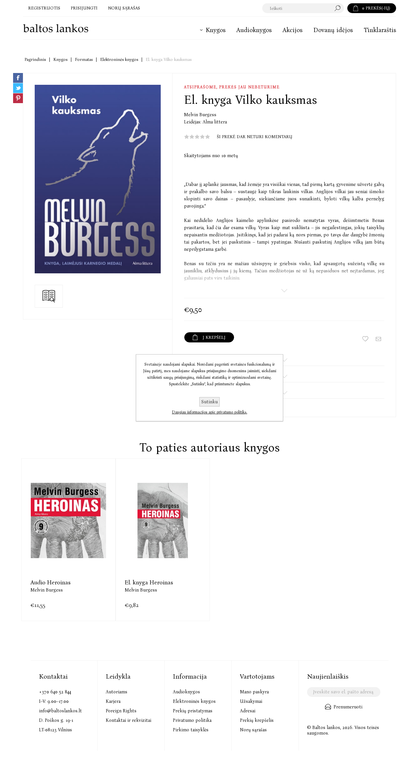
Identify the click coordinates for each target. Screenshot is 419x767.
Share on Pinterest (18, 98)
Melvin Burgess (200, 115)
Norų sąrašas (253, 730)
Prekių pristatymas (192, 711)
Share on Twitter (18, 88)
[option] (68, 539)
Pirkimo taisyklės (191, 730)
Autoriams (116, 692)
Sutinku (209, 402)
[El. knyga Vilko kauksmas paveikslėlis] (98, 179)
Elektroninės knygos (194, 701)
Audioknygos (186, 692)
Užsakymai (251, 701)
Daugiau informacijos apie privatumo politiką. (209, 412)
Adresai (247, 711)
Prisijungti (84, 8)
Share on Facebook (18, 78)
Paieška (339, 8)
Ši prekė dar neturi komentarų (254, 136)
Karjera (113, 701)
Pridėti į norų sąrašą (85, 533)
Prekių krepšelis (257, 720)
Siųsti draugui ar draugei (378, 339)
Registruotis (44, 8)
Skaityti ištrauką (49, 296)
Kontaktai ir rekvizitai (128, 720)
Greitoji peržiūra (52, 533)
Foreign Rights (121, 711)
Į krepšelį (68, 533)
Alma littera (215, 122)
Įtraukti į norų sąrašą (365, 339)
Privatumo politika (192, 720)
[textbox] (297, 8)
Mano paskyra (254, 692)
